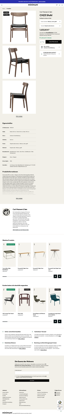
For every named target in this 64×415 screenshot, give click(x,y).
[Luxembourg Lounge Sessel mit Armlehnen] (55, 300)
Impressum (21, 392)
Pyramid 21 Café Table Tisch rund (54, 269)
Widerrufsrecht (22, 397)
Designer (4, 403)
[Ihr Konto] (59, 5)
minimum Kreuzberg (41, 394)
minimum (4, 390)
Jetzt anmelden (42, 1)
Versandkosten (49, 32)
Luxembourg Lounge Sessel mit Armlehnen (54, 314)
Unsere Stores (43, 349)
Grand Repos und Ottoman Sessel (39, 314)
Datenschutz (21, 400)
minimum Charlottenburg (42, 392)
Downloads (4, 394)
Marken (4, 400)
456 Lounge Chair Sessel (8, 313)
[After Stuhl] (24, 300)
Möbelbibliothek (5, 398)
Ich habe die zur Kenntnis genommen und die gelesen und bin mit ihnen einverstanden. (31, 377)
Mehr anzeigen (19, 116)
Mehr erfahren (21, 338)
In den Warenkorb (53, 41)
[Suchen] (56, 5)
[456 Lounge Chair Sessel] (9, 300)
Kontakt (4, 395)
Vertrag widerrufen (23, 398)
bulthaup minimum (41, 395)
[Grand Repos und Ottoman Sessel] (39, 300)
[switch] (60, 408)
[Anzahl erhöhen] (43, 42)
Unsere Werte (5, 392)
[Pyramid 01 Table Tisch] (39, 255)
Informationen (22, 390)
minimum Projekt (40, 397)
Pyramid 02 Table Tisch (23, 268)
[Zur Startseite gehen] (32, 5)
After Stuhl (20, 313)
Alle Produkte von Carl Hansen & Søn (21, 229)
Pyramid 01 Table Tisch (38, 268)
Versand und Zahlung (23, 395)
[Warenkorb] (62, 5)
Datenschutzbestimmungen (26, 376)
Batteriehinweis (22, 402)
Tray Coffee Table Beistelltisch (6, 269)
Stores (39, 390)
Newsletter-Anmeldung (7, 402)
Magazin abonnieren (6, 397)
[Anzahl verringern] (41, 42)
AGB (46, 376)
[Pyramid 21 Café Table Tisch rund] (55, 255)
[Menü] (2, 5)
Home (3, 8)
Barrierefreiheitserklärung (24, 405)
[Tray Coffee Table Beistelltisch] (9, 255)
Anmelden (32, 380)
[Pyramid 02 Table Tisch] (24, 255)
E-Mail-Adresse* (18, 370)
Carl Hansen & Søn (46, 12)
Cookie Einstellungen (23, 394)
